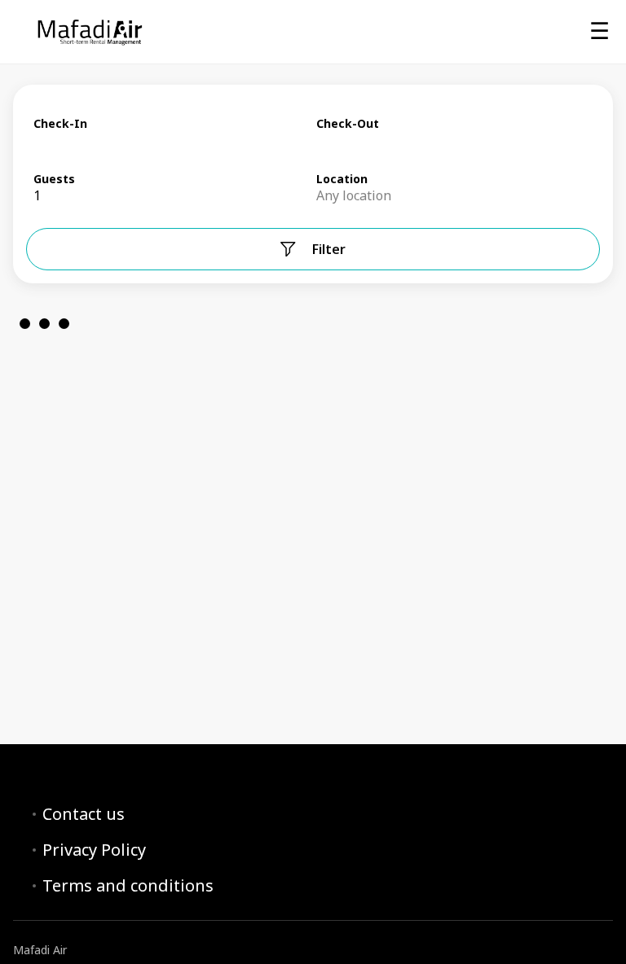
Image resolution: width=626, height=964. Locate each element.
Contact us (83, 814)
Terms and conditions (128, 886)
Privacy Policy (94, 850)
